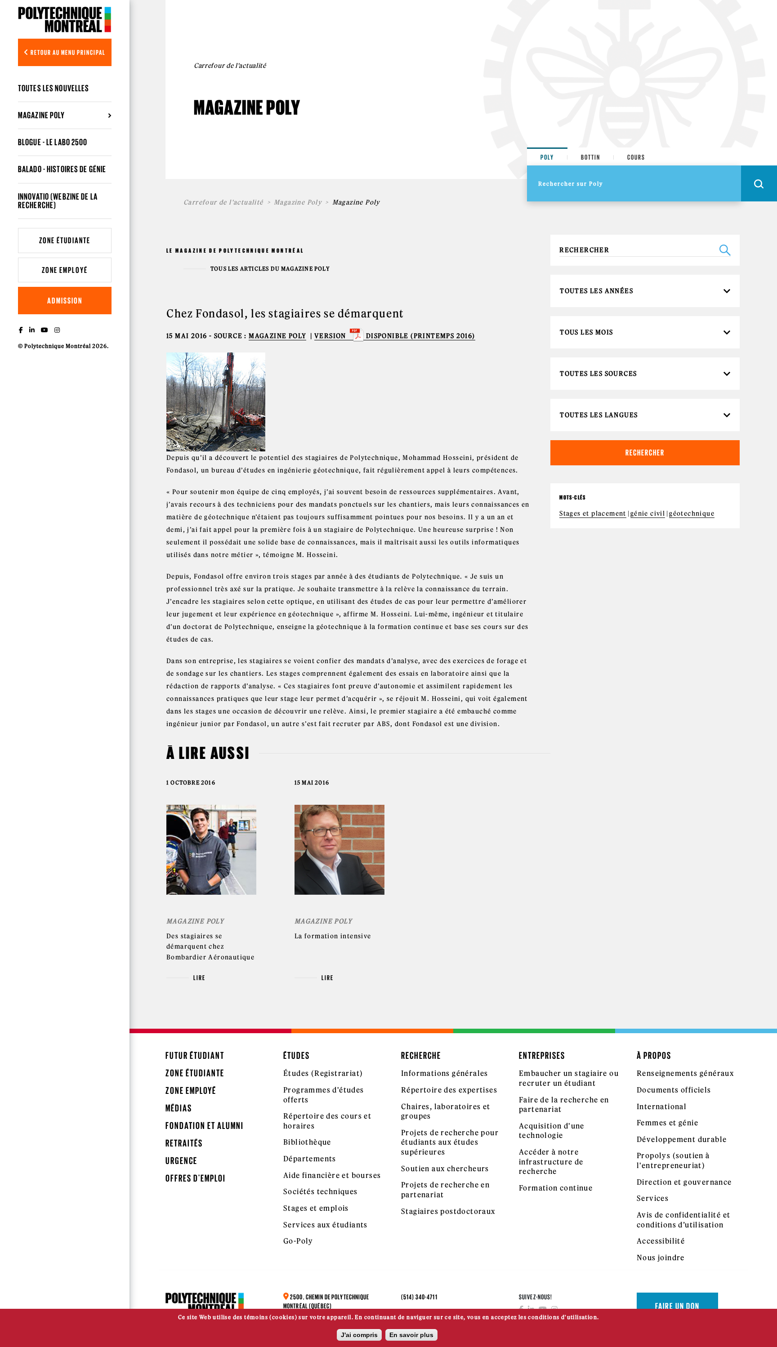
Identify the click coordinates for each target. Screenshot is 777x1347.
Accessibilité (661, 1240)
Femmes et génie (667, 1122)
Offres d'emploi (195, 1178)
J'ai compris (359, 1334)
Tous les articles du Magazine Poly (270, 269)
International (662, 1106)
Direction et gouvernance (684, 1182)
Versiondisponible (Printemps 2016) (394, 336)
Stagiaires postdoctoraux (448, 1211)
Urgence (181, 1160)
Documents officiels (674, 1089)
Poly (547, 157)
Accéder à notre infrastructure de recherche (551, 1161)
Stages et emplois (316, 1208)
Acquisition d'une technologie (552, 1130)
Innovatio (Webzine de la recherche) (58, 201)
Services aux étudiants (325, 1224)
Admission (64, 300)
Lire (199, 977)
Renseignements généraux (685, 1073)
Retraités (184, 1143)
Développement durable (682, 1139)
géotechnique (691, 513)
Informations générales (444, 1073)
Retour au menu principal (67, 52)
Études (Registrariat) (323, 1073)
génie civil (647, 513)
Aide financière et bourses (332, 1175)
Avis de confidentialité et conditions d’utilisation (683, 1219)
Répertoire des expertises (449, 1089)
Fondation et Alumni (204, 1125)
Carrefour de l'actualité (223, 202)
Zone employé (65, 270)
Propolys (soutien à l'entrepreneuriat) (673, 1160)
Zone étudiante (64, 240)
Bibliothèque (307, 1141)
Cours (636, 157)
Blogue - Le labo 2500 (53, 142)
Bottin (590, 157)
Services (653, 1198)
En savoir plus (411, 1334)
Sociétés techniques (320, 1191)
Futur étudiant (194, 1055)
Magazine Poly (298, 202)
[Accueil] (65, 19)
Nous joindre (661, 1257)
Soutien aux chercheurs (445, 1168)
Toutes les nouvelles (53, 88)
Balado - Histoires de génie (62, 169)
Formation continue (556, 1187)
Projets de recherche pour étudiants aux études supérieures (450, 1142)
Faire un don (677, 1306)
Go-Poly (298, 1240)
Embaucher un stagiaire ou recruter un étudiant (569, 1078)
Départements (309, 1158)
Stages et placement (592, 513)
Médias (178, 1108)
